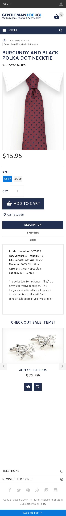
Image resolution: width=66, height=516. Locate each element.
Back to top (31, 513)
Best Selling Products (19, 40)
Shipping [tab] (33, 232)
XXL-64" (18, 179)
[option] (33, 111)
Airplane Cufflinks (33, 370)
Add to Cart (26, 203)
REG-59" (7, 179)
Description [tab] (32, 224)
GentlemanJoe (11, 499)
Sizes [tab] (33, 240)
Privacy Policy (38, 503)
